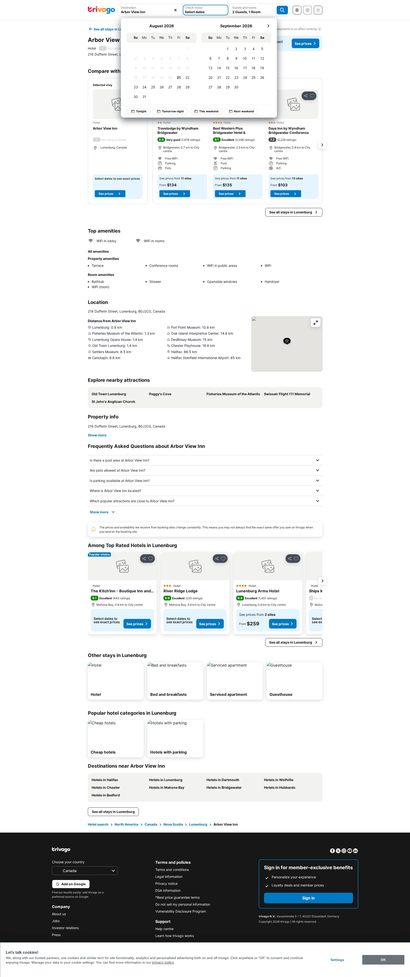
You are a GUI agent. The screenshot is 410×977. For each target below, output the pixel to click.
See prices (303, 43)
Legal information (168, 876)
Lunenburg (198, 824)
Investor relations (65, 928)
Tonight (141, 111)
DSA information (167, 890)
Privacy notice (166, 883)
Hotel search (98, 824)
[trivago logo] (101, 10)
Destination (128, 7)
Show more (97, 435)
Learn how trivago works (174, 936)
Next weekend (244, 111)
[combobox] (150, 10)
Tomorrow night (173, 111)
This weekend (209, 111)
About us (59, 914)
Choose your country (68, 862)
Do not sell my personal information (182, 904)
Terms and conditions (172, 870)
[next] (268, 26)
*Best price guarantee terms (177, 897)
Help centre (164, 929)
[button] (150, 10)
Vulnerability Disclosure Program (180, 911)
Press (56, 935)
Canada (151, 824)
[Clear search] (175, 10)
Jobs (56, 921)
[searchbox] (150, 11)
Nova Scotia (173, 824)
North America (126, 824)
